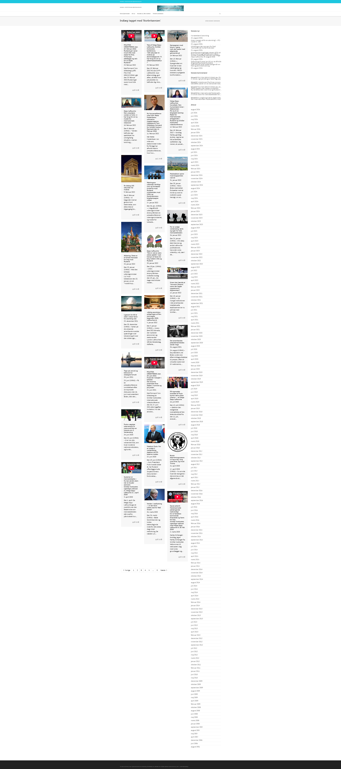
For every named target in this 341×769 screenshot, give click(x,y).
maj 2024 (194, 198)
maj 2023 (194, 238)
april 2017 (194, 477)
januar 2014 (195, 605)
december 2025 (196, 136)
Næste (163, 570)
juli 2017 (194, 467)
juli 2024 (194, 192)
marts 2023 (195, 244)
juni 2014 (194, 589)
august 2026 (195, 109)
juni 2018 (194, 431)
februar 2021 (195, 326)
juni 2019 (194, 392)
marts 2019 (195, 402)
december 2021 (196, 293)
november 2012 (196, 642)
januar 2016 (195, 527)
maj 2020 (194, 356)
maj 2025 (194, 159)
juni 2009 (194, 694)
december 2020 (196, 333)
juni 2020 (194, 352)
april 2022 (194, 280)
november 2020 (196, 336)
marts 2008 (195, 720)
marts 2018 (195, 441)
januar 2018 (195, 448)
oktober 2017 (196, 458)
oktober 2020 (196, 339)
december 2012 (196, 638)
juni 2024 (194, 195)
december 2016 (196, 490)
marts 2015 (195, 559)
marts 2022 (195, 283)
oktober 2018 (196, 418)
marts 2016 (195, 520)
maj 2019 (194, 395)
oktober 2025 (196, 142)
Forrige (127, 570)
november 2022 (196, 257)
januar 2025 (195, 172)
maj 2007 (194, 734)
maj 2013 (194, 628)
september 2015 (197, 540)
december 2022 (196, 254)
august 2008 (195, 711)
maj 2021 (194, 316)
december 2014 (196, 569)
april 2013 (194, 632)
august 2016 (195, 504)
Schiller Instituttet (209, 21)
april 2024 (194, 201)
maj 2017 (194, 474)
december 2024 (196, 175)
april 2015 (194, 556)
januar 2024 (195, 211)
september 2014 (197, 579)
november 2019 (196, 375)
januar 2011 (195, 671)
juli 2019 (194, 389)
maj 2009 (194, 697)
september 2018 (197, 421)
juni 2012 (194, 651)
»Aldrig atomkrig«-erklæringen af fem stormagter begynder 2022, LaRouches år (154, 316)
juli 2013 (194, 622)
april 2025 (194, 162)
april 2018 (194, 438)
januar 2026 (195, 132)
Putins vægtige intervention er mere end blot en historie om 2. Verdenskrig (130, 428)
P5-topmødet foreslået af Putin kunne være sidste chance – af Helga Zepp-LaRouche (177, 395)
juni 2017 (194, 471)
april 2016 (194, 517)
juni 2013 (194, 625)
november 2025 (196, 139)
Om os (133, 13)
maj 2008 (194, 717)
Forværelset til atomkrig (200, 36)
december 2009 (196, 681)
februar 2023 (195, 247)
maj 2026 (194, 119)
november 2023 (196, 218)
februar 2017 (195, 484)
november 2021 (196, 297)
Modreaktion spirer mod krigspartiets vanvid (177, 176)
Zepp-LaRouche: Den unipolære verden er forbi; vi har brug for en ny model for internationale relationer (131, 117)
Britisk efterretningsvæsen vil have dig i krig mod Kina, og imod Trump (177, 459)
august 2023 (195, 228)
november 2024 (196, 178)
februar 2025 (195, 169)
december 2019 (196, 372)
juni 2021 (194, 313)
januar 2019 (195, 408)
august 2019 (195, 385)
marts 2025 (195, 165)
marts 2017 (195, 481)
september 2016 (197, 500)
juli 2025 (194, 152)
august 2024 (195, 188)
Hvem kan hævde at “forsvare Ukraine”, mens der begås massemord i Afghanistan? (177, 286)
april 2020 (194, 359)
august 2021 (195, 306)
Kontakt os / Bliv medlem (144, 13)
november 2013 (196, 612)
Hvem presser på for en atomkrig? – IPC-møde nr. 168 (205, 41)
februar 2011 (195, 668)
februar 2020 (195, 366)
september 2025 (197, 146)
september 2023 (197, 224)
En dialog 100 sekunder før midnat (129, 188)
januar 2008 (195, 724)
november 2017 (196, 454)
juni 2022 (194, 274)
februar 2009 (195, 704)
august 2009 (195, 691)
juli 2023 (194, 231)
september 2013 (197, 619)
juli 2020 (194, 349)
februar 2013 (195, 635)
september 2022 (197, 264)
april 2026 (194, 123)
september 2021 (197, 303)
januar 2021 (195, 329)
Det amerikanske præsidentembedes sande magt (177, 343)
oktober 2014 (196, 576)
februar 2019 (195, 405)
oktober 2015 (196, 536)
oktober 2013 (196, 615)
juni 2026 (194, 116)
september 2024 (197, 185)
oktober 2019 (196, 379)
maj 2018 (194, 435)
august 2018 (195, 425)
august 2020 (195, 346)
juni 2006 (194, 743)
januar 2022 (195, 290)
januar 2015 (195, 566)
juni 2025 (194, 155)
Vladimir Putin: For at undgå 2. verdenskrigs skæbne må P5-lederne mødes (154, 450)
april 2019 (194, 398)
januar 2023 (195, 251)
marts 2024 (195, 205)
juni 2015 (194, 550)
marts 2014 (195, 599)
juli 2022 (194, 270)
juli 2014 (194, 586)
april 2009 (194, 701)
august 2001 (195, 747)
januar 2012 (195, 661)
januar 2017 (195, 487)
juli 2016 (194, 507)
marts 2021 (195, 323)
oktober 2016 (196, 497)
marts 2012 (195, 658)
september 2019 (197, 382)
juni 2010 (194, 674)
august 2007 (195, 730)
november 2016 (196, 494)
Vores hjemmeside (125, 13)
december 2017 (196, 451)
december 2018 (196, 412)
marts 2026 (195, 126)
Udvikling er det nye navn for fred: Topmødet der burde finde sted (203, 47)
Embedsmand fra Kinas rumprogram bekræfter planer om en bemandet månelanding (209, 83)
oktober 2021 (196, 300)
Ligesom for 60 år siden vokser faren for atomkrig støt (131, 317)
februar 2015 (195, 563)
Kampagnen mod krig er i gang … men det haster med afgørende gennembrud (177, 49)
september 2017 (197, 461)
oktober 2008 (196, 707)
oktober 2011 (196, 665)
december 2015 (196, 530)
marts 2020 (195, 362)
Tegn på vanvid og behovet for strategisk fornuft (131, 373)
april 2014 (194, 596)
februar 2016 (195, 523)
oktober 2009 (196, 684)
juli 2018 (194, 428)
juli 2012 (194, 648)
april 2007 (194, 737)
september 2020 (197, 343)
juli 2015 (194, 546)
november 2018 (196, 415)
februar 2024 (195, 208)
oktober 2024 (196, 182)
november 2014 (196, 573)
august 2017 (195, 464)
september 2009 (197, 688)
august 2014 (195, 582)
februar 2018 (195, 444)
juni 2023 (194, 234)
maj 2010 (194, 678)
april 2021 (194, 320)
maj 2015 (194, 553)
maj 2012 (194, 655)
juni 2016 (194, 510)
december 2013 (196, 609)
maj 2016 (194, 513)
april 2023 (194, 241)
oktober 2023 (196, 221)
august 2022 (195, 267)
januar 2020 (195, 369)
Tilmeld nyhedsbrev (158, 13)
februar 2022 (195, 287)
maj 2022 (194, 277)
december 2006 (196, 740)
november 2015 (196, 533)
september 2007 (197, 727)
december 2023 (196, 215)
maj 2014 (194, 592)
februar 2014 (195, 602)
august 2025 (195, 149)
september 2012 (197, 645)
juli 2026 (194, 113)
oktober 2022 (196, 260)
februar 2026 (195, 129)
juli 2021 (194, 310)
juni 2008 (194, 714)
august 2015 (195, 543)
